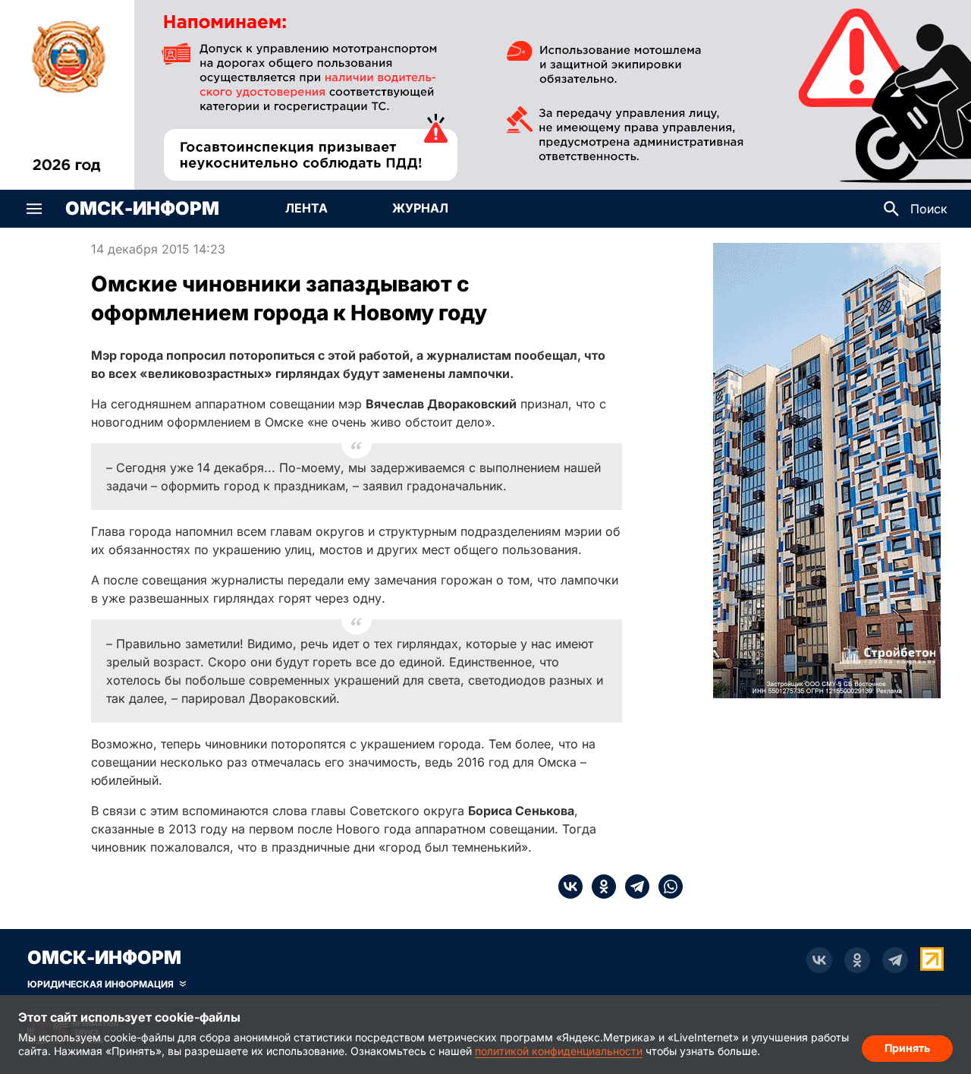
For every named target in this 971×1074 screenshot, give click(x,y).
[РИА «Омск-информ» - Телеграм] (895, 960)
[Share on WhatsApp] (666, 886)
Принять (907, 1047)
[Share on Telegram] (632, 886)
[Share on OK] (599, 886)
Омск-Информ (142, 208)
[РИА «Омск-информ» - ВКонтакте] (819, 960)
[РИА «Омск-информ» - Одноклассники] (857, 960)
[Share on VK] (570, 886)
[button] (34, 209)
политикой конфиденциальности (559, 1050)
